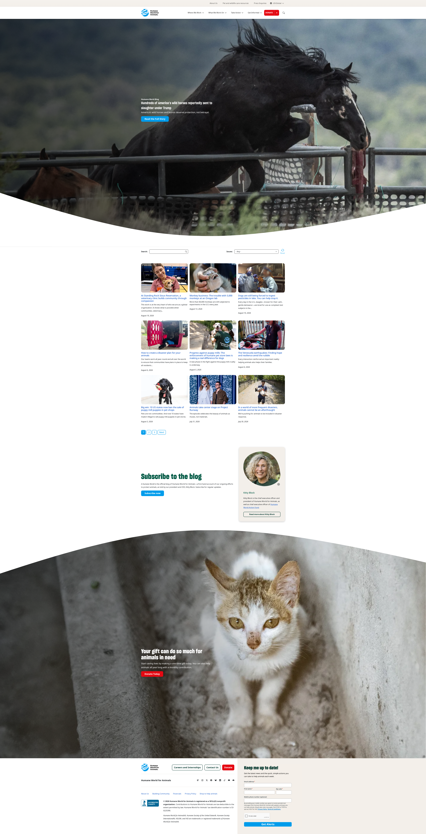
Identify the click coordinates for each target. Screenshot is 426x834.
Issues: (230, 251)
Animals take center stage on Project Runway (209, 408)
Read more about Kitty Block (262, 514)
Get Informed (253, 12)
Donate (269, 12)
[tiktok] (224, 780)
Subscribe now (153, 493)
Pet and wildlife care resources (236, 3)
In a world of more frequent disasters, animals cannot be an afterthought (258, 408)
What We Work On (216, 12)
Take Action (236, 12)
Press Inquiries (260, 3)
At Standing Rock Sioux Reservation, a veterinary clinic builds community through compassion (164, 298)
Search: (144, 251)
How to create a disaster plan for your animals (160, 354)
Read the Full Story (155, 118)
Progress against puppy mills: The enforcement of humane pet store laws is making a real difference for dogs (211, 355)
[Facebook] (211, 780)
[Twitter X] (207, 780)
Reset (282, 253)
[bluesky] (216, 780)
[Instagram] (202, 780)
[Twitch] (198, 780)
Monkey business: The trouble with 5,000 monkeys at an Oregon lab (211, 297)
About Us (213, 3)
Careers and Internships (187, 767)
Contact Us (212, 767)
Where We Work (194, 12)
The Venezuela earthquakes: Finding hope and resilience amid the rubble (260, 354)
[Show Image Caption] (424, 188)
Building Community (161, 793)
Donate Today (152, 673)
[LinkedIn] (220, 780)
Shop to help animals (208, 793)
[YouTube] (229, 780)
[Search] (282, 13)
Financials (177, 793)
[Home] (150, 767)
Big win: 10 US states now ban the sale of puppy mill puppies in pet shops (162, 408)
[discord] (233, 780)
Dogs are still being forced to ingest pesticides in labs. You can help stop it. (258, 297)
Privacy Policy (190, 793)
